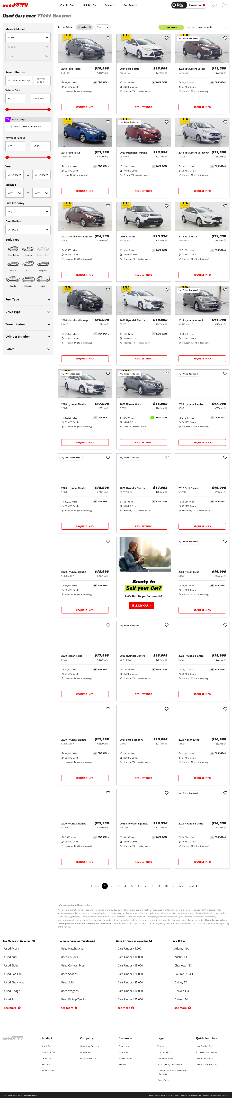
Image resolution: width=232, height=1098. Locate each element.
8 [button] (152, 886)
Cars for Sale (67, 5)
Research (110, 5)
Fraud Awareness (165, 1058)
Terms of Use (163, 1046)
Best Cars (46, 1064)
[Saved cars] (214, 5)
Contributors (124, 1052)
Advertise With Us (88, 1058)
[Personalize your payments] (107, 72)
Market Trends (125, 1058)
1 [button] (104, 886)
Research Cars (48, 1070)
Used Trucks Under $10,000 (208, 1064)
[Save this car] (108, 38)
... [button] (173, 886)
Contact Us (85, 1052)
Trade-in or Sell (48, 1052)
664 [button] (181, 886)
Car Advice (46, 1058)
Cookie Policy (163, 1080)
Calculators (124, 1046)
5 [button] (132, 886)
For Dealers (130, 5)
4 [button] (125, 886)
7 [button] (145, 886)
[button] (193, 888)
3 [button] (118, 886)
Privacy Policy (163, 1052)
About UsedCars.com (89, 1046)
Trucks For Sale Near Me (206, 1052)
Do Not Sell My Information (169, 1064)
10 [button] (166, 886)
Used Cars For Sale (204, 1046)
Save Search (171, 27)
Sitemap (122, 1064)
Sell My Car (89, 5)
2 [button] (111, 886)
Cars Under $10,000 (204, 1058)
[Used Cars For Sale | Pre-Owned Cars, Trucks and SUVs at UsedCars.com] (15, 5)
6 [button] (138, 886)
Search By (46, 1046)
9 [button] (159, 886)
